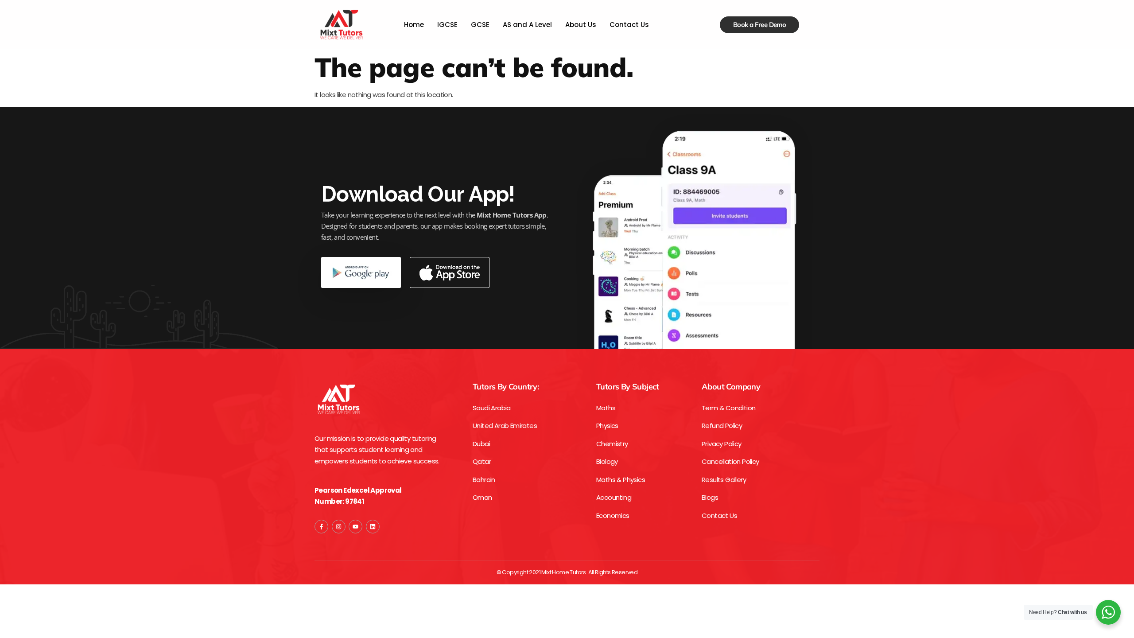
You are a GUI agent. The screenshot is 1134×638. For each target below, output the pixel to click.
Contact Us (629, 24)
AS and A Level (527, 24)
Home (414, 24)
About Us (580, 24)
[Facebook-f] (321, 526)
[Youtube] (355, 526)
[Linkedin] (373, 526)
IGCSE (447, 24)
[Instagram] (339, 526)
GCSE (480, 24)
